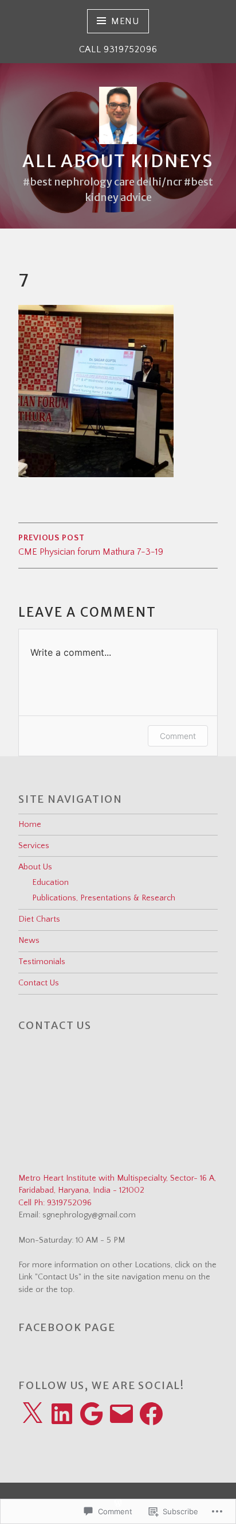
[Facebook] (151, 1414)
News (29, 940)
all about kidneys (118, 161)
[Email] (121, 1414)
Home (29, 824)
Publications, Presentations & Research (103, 898)
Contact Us (38, 983)
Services (33, 845)
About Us (35, 867)
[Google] (91, 1414)
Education (50, 882)
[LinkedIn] (62, 1414)
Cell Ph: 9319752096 (55, 1203)
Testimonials (41, 961)
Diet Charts (39, 919)
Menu (125, 21)
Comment (178, 736)
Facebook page (66, 1327)
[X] (32, 1414)
